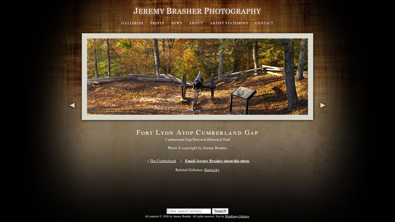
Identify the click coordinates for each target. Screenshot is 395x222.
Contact (264, 23)
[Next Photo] (324, 116)
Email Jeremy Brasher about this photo (217, 160)
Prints (157, 23)
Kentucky (212, 169)
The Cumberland (163, 160)
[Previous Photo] (71, 116)
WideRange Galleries (237, 216)
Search (220, 211)
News (176, 23)
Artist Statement (229, 23)
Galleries (132, 23)
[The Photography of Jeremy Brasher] (197, 15)
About (196, 23)
